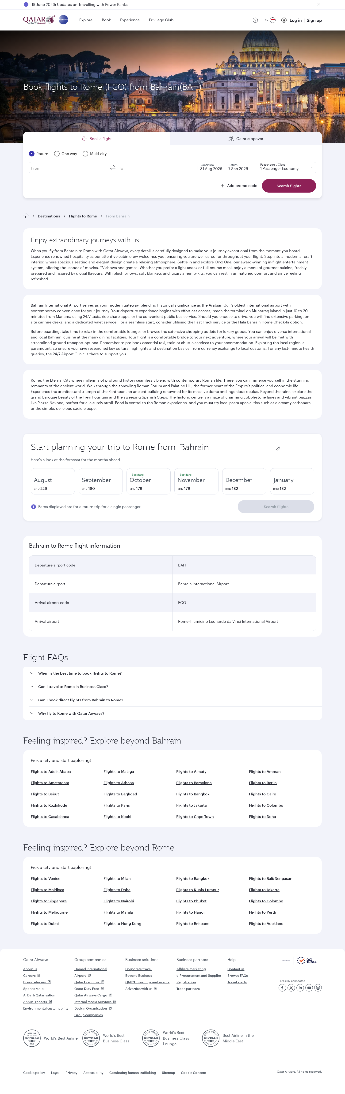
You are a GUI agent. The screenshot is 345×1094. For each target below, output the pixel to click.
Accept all (288, 1078)
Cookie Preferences (248, 1078)
